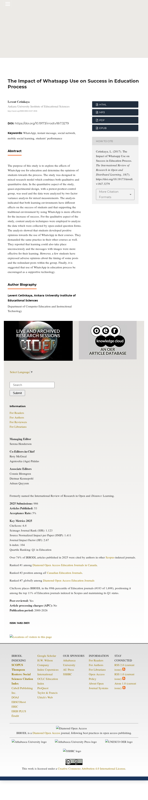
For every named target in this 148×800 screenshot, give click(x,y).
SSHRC (67, 674)
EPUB (103, 128)
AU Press (68, 669)
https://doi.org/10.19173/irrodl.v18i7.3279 (42, 123)
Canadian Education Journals (64, 573)
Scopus (110, 557)
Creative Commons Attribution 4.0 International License (91, 768)
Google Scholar (46, 656)
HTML (103, 104)
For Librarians (18, 426)
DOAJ (15, 697)
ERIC (15, 706)
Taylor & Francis (47, 693)
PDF (102, 120)
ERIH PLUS (19, 711)
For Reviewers (18, 422)
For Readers (17, 413)
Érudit (15, 716)
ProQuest (42, 688)
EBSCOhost (19, 702)
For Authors (17, 417)
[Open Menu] (8, 4)
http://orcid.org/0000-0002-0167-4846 (22, 111)
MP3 (102, 112)
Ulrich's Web (45, 697)
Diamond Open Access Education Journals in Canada (65, 565)
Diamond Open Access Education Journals (68, 580)
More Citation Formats (109, 194)
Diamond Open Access (46, 733)
